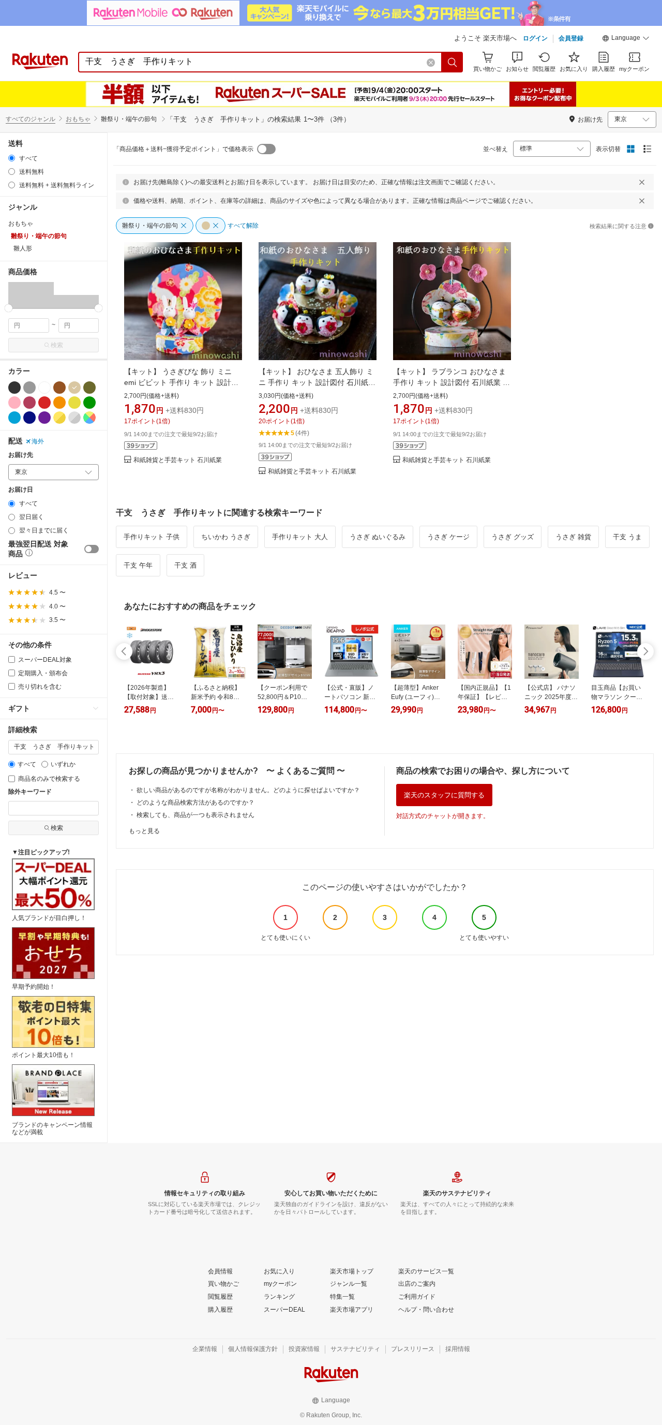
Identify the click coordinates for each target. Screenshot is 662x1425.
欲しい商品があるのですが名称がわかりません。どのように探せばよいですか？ (248, 790)
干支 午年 (138, 565)
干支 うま (627, 537)
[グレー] (29, 387)
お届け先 (20, 455)
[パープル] (44, 417)
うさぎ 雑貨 (573, 537)
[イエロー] (74, 402)
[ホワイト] (44, 387)
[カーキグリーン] (89, 387)
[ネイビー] (29, 417)
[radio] (11, 158)
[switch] (91, 549)
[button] (626, 39)
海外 (38, 441)
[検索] (452, 62)
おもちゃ (78, 119)
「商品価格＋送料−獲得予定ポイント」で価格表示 (183, 149)
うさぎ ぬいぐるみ (377, 537)
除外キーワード (30, 792)
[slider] (8, 308)
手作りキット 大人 (300, 537)
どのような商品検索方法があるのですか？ (195, 802)
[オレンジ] (59, 402)
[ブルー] (14, 417)
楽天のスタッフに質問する (444, 795)
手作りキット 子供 (151, 537)
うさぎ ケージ (448, 537)
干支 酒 (185, 565)
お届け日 (20, 489)
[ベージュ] (74, 387)
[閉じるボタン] (641, 182)
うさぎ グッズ (512, 537)
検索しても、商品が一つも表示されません (195, 815)
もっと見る (144, 831)
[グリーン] (89, 402)
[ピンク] (14, 402)
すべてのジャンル (30, 119)
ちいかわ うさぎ (225, 537)
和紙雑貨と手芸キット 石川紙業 (177, 460)
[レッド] (44, 402)
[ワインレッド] (29, 402)
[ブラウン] (59, 387)
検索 (57, 345)
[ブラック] (14, 387)
